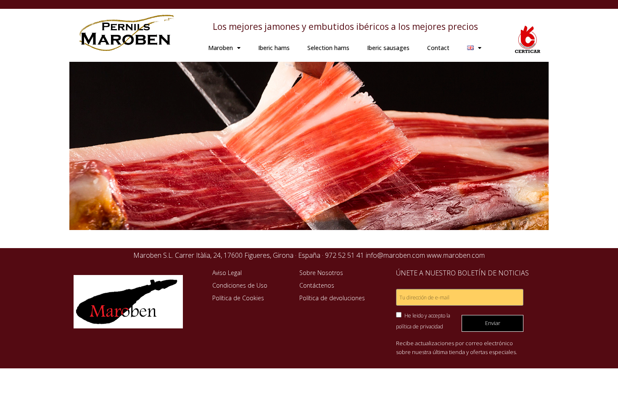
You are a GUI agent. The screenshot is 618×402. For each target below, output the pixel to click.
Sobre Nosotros (321, 273)
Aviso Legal (227, 273)
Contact (438, 48)
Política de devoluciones (332, 298)
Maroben (220, 48)
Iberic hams (274, 48)
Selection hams (328, 48)
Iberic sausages (388, 48)
